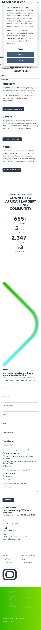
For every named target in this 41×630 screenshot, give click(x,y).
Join (23, 559)
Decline (20, 60)
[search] (29, 2)
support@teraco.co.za (11, 539)
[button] (38, 2)
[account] (33, 2)
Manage (20, 49)
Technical (7, 563)
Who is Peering (28, 555)
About (6, 555)
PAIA (12, 621)
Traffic (6, 559)
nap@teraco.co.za (9, 531)
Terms (34, 619)
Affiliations (26, 563)
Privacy (5, 621)
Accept (20, 55)
